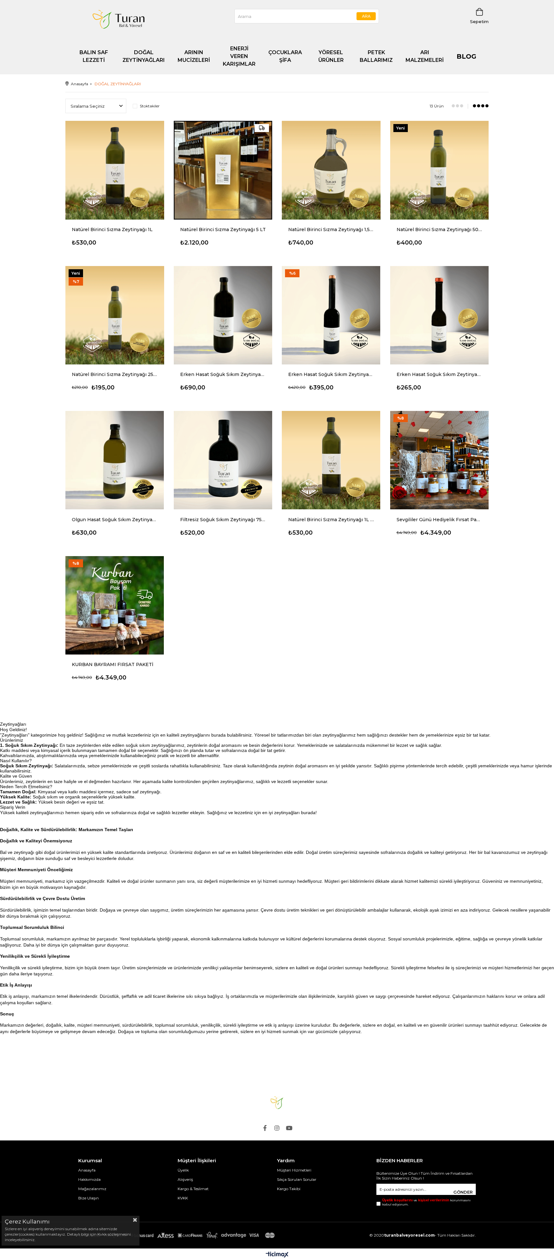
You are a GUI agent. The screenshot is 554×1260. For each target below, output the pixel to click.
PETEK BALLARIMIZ (376, 56)
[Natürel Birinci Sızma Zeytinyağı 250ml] (114, 315)
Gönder (463, 1192)
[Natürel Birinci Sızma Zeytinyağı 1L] (114, 170)
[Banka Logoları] (177, 1235)
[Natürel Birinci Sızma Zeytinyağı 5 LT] (223, 170)
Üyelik (183, 1170)
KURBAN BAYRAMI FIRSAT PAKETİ (112, 664)
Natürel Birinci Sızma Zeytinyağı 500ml (440, 229)
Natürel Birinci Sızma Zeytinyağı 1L (112, 229)
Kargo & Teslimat (193, 1188)
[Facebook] (265, 1128)
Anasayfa (87, 1170)
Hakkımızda (89, 1179)
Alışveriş (185, 1179)
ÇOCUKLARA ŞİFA (285, 56)
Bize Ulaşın (88, 1198)
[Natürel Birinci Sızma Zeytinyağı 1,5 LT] (331, 170)
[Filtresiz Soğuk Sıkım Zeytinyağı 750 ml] (223, 460)
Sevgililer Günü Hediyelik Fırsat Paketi (440, 519)
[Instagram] (277, 1128)
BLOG (466, 56)
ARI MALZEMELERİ (425, 56)
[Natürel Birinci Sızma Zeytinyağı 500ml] (439, 170)
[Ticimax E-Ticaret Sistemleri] (277, 1255)
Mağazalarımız (92, 1188)
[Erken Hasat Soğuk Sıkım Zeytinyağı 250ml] (439, 315)
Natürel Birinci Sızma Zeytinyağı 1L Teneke (331, 519)
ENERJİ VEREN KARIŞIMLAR (239, 56)
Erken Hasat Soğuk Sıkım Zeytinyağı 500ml (331, 374)
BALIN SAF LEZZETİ (94, 56)
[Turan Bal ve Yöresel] (277, 1102)
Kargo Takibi (288, 1188)
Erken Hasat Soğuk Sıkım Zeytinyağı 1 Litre (223, 374)
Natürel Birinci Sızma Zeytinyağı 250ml (115, 374)
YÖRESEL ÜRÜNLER (331, 56)
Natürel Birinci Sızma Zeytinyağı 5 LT (223, 229)
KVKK (183, 1198)
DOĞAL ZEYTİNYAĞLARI (143, 56)
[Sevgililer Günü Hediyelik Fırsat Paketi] (439, 460)
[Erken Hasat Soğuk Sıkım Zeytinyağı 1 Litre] (223, 315)
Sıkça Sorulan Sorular (296, 1179)
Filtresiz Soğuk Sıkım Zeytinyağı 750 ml (223, 519)
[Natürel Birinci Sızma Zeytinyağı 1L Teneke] (331, 460)
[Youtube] (289, 1128)
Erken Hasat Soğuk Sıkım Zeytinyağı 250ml (440, 374)
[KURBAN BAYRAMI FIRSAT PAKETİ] (114, 605)
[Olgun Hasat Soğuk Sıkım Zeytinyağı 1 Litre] (114, 460)
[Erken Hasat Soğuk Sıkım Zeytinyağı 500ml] (331, 315)
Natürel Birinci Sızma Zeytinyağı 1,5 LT (331, 229)
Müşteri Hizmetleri (294, 1170)
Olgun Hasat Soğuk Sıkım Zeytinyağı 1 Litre (115, 519)
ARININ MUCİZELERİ (194, 56)
